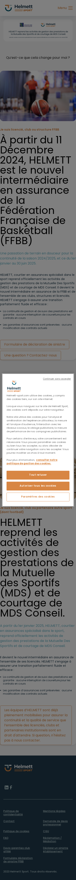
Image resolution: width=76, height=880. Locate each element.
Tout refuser (38, 475)
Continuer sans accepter (57, 378)
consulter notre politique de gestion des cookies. (32, 461)
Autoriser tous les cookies (38, 486)
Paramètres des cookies (38, 497)
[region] (38, 440)
